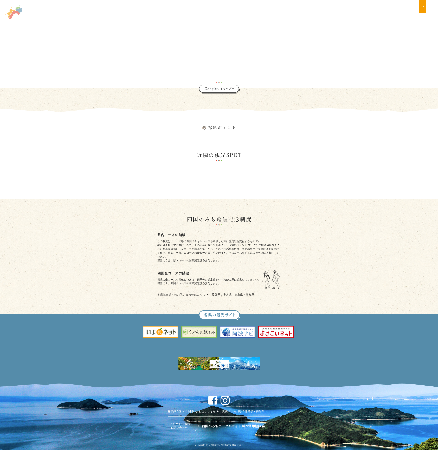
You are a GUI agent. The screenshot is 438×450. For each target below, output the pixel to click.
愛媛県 (216, 294)
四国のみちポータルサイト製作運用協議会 (233, 426)
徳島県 (239, 294)
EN (431, 6)
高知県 (250, 294)
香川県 (227, 294)
